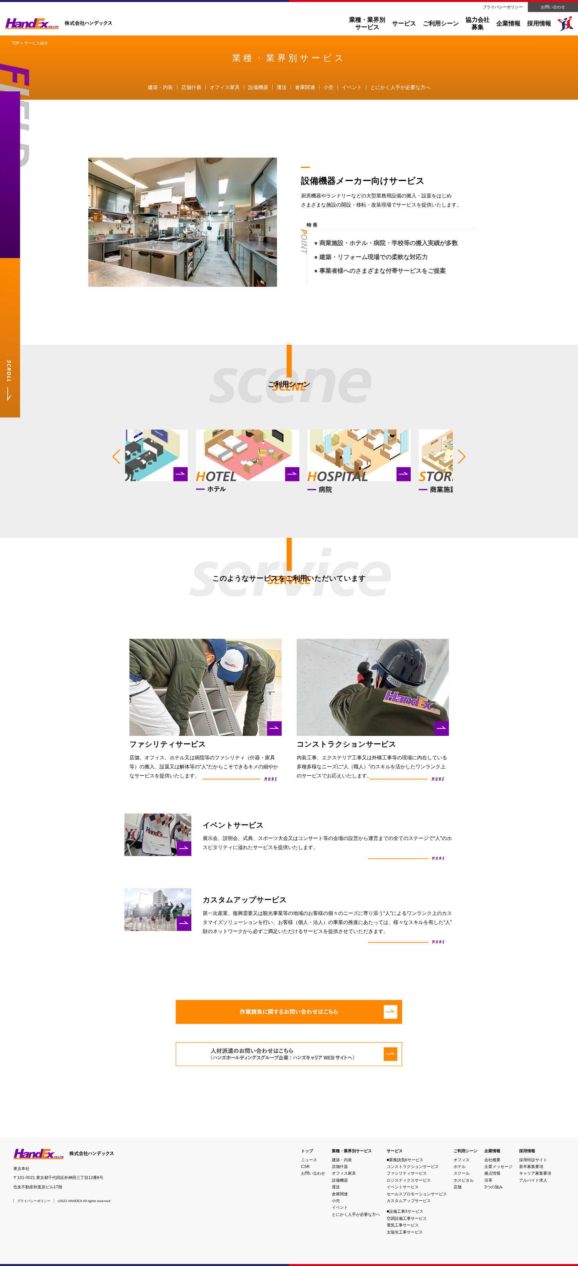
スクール (462, 1173)
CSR (305, 1166)
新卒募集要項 (531, 1166)
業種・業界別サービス (367, 23)
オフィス (462, 1160)
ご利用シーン (441, 23)
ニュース (309, 1160)
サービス (404, 23)
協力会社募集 (478, 23)
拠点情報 (492, 1173)
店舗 (458, 1187)
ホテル (460, 1166)
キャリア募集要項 (535, 1173)
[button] (116, 456)
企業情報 (492, 1151)
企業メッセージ (498, 1166)
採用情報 (527, 1151)
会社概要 (492, 1160)
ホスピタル (464, 1180)
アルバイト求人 (533, 1180)
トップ (307, 1151)
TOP (16, 43)
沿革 (488, 1180)
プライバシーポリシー (503, 7)
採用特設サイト (533, 1160)
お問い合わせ (553, 7)
